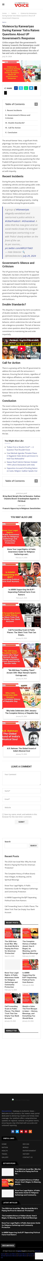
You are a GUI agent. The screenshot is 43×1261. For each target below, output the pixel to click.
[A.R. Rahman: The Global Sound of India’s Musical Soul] (21, 734)
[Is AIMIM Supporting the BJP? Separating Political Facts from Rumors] (21, 575)
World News (32, 1254)
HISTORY (26, 1154)
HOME (4, 1144)
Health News (22, 1256)
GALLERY (5, 1157)
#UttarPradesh (12, 221)
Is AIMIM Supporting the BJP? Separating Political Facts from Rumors (21, 592)
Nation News (22, 1254)
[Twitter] (17, 1131)
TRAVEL (4, 1154)
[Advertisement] (21, 1071)
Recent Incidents (14, 110)
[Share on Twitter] (21, 88)
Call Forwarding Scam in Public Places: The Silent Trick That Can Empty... (21, 632)
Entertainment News (9, 1256)
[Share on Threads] (35, 88)
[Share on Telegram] (31, 88)
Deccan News (11, 1254)
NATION (5, 1147)
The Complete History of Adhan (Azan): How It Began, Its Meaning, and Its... (28, 1182)
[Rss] (30, 1131)
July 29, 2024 (29, 255)
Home (4, 13)
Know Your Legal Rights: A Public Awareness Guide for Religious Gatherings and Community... (27, 1193)
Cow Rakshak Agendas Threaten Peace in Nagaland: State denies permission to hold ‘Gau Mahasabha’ (22, 456)
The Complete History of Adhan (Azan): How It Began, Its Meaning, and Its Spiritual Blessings (20, 876)
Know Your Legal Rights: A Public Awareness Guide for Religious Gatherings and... (21, 551)
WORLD (25, 1147)
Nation (13, 13)
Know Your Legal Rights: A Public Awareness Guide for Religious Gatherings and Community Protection (21, 888)
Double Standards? (16, 123)
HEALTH (5, 1150)
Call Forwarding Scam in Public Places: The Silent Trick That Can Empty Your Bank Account (21, 909)
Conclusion (12, 132)
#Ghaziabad (28, 221)
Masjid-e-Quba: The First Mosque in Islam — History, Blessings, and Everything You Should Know (30, 1012)
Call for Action (14, 128)
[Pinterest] (26, 1131)
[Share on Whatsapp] (26, 88)
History (31, 1256)
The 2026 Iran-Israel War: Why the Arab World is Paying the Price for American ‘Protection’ (20, 865)
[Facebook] (12, 1131)
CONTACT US (28, 1157)
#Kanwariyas (22, 209)
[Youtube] (21, 1131)
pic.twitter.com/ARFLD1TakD (19, 248)
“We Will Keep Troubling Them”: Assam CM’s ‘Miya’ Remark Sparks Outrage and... (21, 672)
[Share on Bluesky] (5, 93)
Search (8, 841)
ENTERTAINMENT (29, 1150)
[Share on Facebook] (16, 88)
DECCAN (26, 1144)
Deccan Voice (8, 1245)
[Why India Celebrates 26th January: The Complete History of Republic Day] (21, 696)
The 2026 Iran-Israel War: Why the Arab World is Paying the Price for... (27, 1171)
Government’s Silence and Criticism (17, 116)
